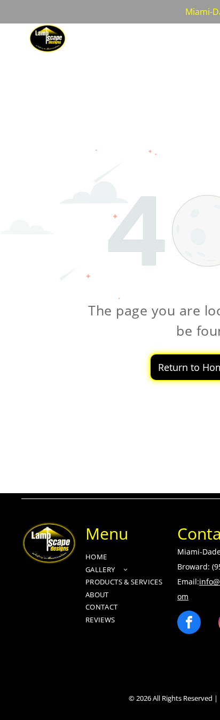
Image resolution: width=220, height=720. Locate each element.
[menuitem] (102, 37)
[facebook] (189, 624)
